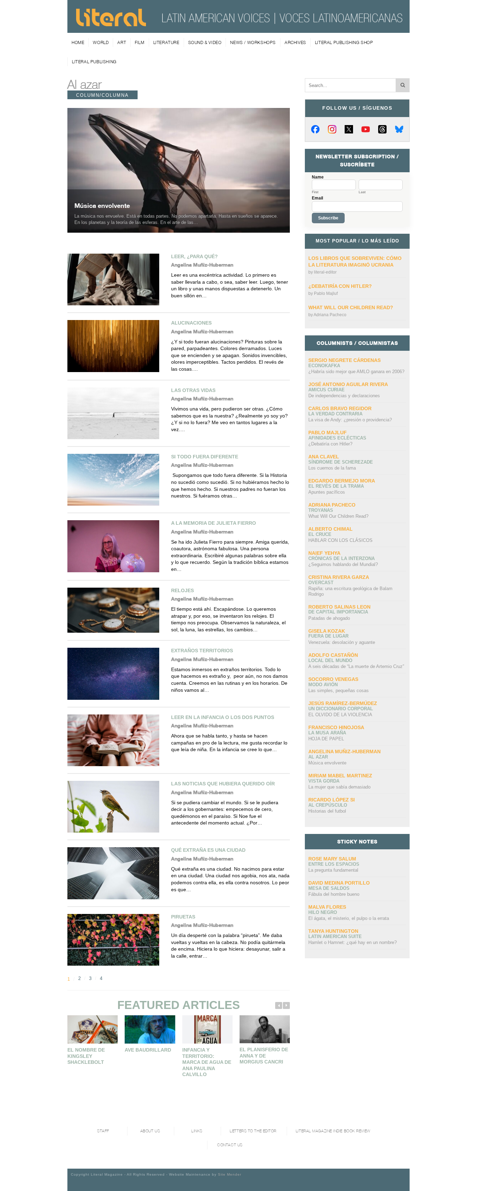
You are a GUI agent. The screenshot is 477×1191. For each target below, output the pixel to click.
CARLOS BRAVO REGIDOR (340, 408)
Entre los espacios (333, 864)
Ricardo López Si (331, 800)
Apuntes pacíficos (326, 492)
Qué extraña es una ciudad (208, 850)
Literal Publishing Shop (344, 42)
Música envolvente (102, 205)
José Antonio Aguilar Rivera (348, 384)
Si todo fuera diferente (204, 456)
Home (78, 42)
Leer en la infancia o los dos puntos (222, 717)
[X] (349, 129)
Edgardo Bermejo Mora (341, 481)
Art (121, 42)
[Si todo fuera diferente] (115, 480)
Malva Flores (327, 907)
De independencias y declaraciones (344, 395)
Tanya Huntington (333, 931)
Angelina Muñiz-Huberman (344, 751)
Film (139, 42)
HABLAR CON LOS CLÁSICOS (340, 540)
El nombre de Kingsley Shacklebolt (86, 1056)
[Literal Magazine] (111, 24)
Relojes (182, 590)
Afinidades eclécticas (337, 438)
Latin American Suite (335, 936)
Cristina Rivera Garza (338, 577)
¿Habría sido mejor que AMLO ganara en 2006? (356, 371)
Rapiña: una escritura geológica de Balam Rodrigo (350, 591)
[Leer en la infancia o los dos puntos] (115, 740)
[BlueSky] (399, 129)
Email (317, 198)
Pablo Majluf (326, 293)
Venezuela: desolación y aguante (341, 642)
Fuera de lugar (328, 636)
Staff (103, 1131)
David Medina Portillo (339, 883)
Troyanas (320, 510)
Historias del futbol (327, 811)
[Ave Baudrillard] (150, 1029)
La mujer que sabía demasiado (339, 787)
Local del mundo (330, 660)
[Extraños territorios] (115, 673)
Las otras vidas (193, 390)
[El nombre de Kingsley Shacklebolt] (92, 1029)
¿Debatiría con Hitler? (340, 286)
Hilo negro (322, 912)
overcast (320, 582)
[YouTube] (365, 129)
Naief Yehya (324, 553)
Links (197, 1131)
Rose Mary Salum (332, 859)
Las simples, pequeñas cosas (338, 690)
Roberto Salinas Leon (339, 607)
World (101, 42)
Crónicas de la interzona (341, 558)
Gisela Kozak (326, 631)
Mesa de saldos (329, 888)
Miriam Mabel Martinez (340, 775)
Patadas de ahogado (329, 618)
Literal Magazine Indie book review (333, 1131)
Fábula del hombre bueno (333, 894)
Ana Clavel (323, 456)
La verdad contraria (335, 413)
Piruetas (183, 917)
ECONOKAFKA (324, 365)
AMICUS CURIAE (326, 389)
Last (362, 192)
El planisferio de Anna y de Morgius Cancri (264, 1056)
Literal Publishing (94, 61)
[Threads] (382, 129)
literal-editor (325, 272)
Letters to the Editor (253, 1131)
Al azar (318, 757)
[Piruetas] (115, 940)
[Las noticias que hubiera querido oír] (115, 807)
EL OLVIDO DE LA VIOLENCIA (340, 714)
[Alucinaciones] (115, 346)
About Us (150, 1131)
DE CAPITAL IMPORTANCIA (338, 612)
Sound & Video (205, 42)
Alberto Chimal (330, 529)
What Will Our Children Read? (350, 307)
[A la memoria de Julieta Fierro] (115, 546)
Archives (295, 42)
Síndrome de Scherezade (340, 462)
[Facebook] (315, 129)
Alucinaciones (191, 323)
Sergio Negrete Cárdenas (344, 360)
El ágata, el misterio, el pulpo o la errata (348, 918)
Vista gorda (323, 781)
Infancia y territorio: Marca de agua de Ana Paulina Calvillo (206, 1062)
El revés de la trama (336, 486)
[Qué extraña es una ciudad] (115, 873)
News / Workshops (253, 42)
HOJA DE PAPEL (326, 738)
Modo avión (323, 684)
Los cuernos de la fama (332, 468)
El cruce (319, 534)
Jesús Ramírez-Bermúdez (342, 703)
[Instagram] (332, 129)
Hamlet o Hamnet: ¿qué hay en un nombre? (352, 942)
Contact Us (230, 1145)
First (315, 192)
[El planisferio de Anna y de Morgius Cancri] (265, 1029)
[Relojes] (115, 610)
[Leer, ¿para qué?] (115, 279)
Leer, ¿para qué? (194, 256)
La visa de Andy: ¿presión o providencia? (350, 419)
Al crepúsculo (327, 805)
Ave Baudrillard (148, 1050)
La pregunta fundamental (333, 870)
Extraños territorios (202, 650)
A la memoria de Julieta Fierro (213, 523)
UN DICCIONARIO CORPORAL (340, 708)
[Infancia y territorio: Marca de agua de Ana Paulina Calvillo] (207, 1029)
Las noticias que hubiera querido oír (223, 783)
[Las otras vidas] (115, 413)
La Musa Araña (327, 732)
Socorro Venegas (333, 679)
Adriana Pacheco (330, 314)
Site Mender (229, 1174)
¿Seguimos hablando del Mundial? (343, 564)
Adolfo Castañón (333, 655)
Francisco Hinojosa (336, 727)
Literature (166, 42)
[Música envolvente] (178, 170)
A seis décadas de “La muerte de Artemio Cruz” (356, 666)
